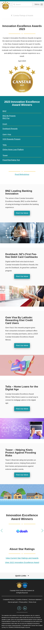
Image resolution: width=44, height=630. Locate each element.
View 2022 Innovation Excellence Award (22, 562)
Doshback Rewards (10, 129)
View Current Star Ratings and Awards (22, 558)
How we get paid (13, 602)
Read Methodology (22, 174)
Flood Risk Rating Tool (11, 160)
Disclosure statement (35, 599)
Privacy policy (23, 602)
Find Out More (22, 213)
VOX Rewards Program (11, 139)
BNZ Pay (6, 118)
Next (42, 530)
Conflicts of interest (21, 599)
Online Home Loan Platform (13, 149)
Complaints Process (9, 599)
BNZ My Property (9, 116)
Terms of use (32, 602)
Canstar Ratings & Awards (23, 15)
